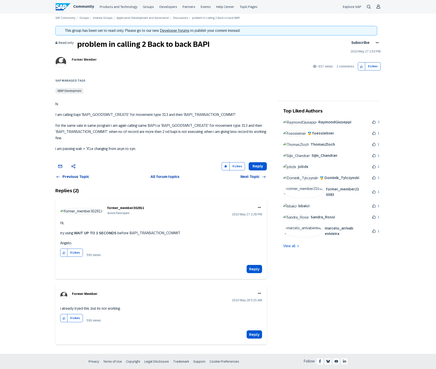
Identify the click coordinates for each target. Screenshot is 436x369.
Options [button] (376, 42)
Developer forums (174, 30)
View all (289, 246)
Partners (189, 7)
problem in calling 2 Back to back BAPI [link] (216, 18)
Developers (168, 7)
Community (83, 6)
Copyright (133, 361)
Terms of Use (112, 361)
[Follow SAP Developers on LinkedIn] (344, 361)
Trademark (181, 361)
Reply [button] (258, 166)
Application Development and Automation (142, 18)
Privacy (94, 361)
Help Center (225, 7)
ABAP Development (69, 90)
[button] (361, 66)
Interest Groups (102, 18)
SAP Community (65, 18)
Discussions (180, 18)
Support (199, 361)
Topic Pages (249, 7)
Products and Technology (118, 7)
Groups (148, 7)
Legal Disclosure (156, 361)
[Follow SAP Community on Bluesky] (328, 361)
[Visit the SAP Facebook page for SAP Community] (320, 361)
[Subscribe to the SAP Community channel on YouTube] (336, 361)
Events (206, 7)
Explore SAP (352, 7)
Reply (254, 269)
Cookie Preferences (224, 361)
